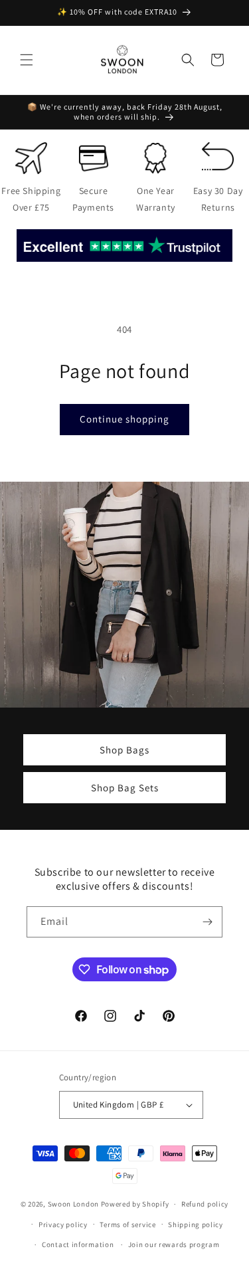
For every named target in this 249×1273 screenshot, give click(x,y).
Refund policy (204, 1204)
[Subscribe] (207, 921)
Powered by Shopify (135, 1204)
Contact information (78, 1244)
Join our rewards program (174, 1244)
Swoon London (73, 1204)
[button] (26, 59)
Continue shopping (124, 419)
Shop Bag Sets (125, 787)
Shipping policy (195, 1224)
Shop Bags (124, 749)
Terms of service (127, 1224)
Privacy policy (63, 1224)
